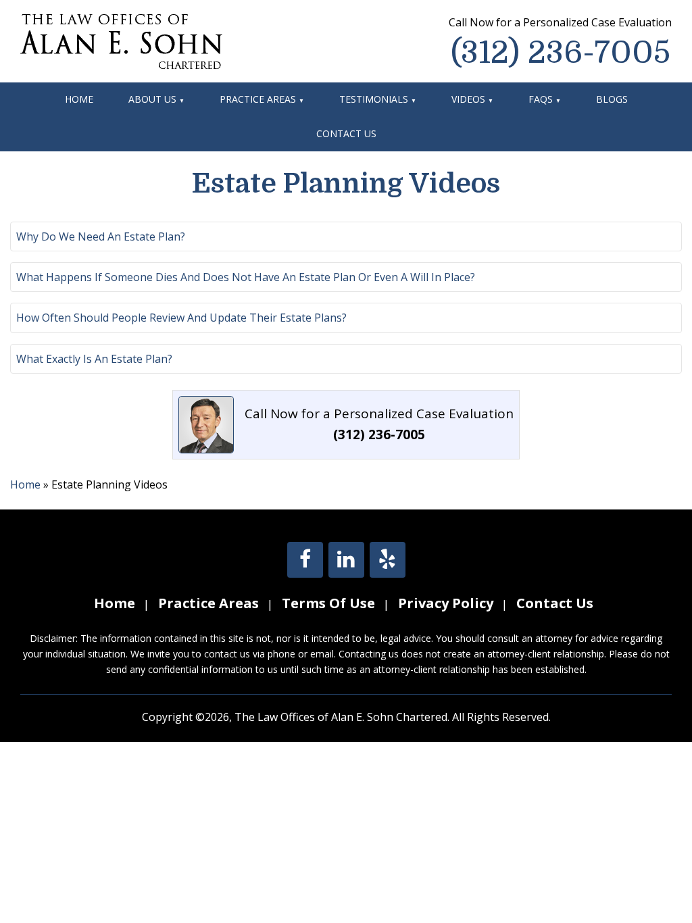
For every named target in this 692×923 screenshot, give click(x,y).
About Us (152, 99)
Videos (468, 99)
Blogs (612, 99)
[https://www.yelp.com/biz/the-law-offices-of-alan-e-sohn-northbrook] (387, 562)
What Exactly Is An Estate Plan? (94, 358)
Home (79, 99)
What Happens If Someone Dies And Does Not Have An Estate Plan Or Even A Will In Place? (245, 277)
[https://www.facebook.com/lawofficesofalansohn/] (305, 562)
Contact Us (346, 133)
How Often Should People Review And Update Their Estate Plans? (181, 317)
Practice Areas (258, 99)
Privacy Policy (445, 603)
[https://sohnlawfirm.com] (121, 39)
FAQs (540, 99)
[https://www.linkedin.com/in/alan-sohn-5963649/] (346, 562)
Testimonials (373, 99)
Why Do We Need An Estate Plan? (100, 236)
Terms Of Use (328, 603)
